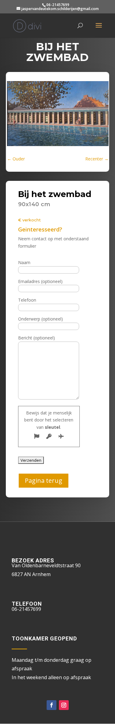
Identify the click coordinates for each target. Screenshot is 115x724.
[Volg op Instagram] (64, 705)
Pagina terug (43, 480)
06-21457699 (57, 4)
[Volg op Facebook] (51, 705)
